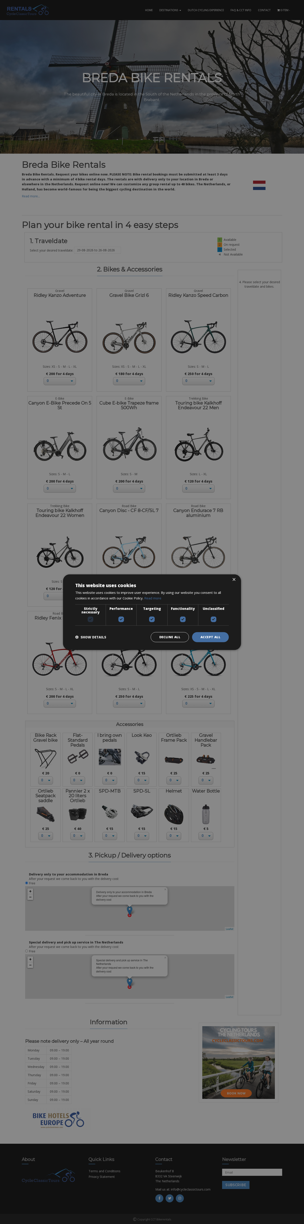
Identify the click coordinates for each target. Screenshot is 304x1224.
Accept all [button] (210, 637)
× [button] (233, 579)
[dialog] (152, 612)
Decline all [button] (169, 637)
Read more (152, 598)
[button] (90, 637)
